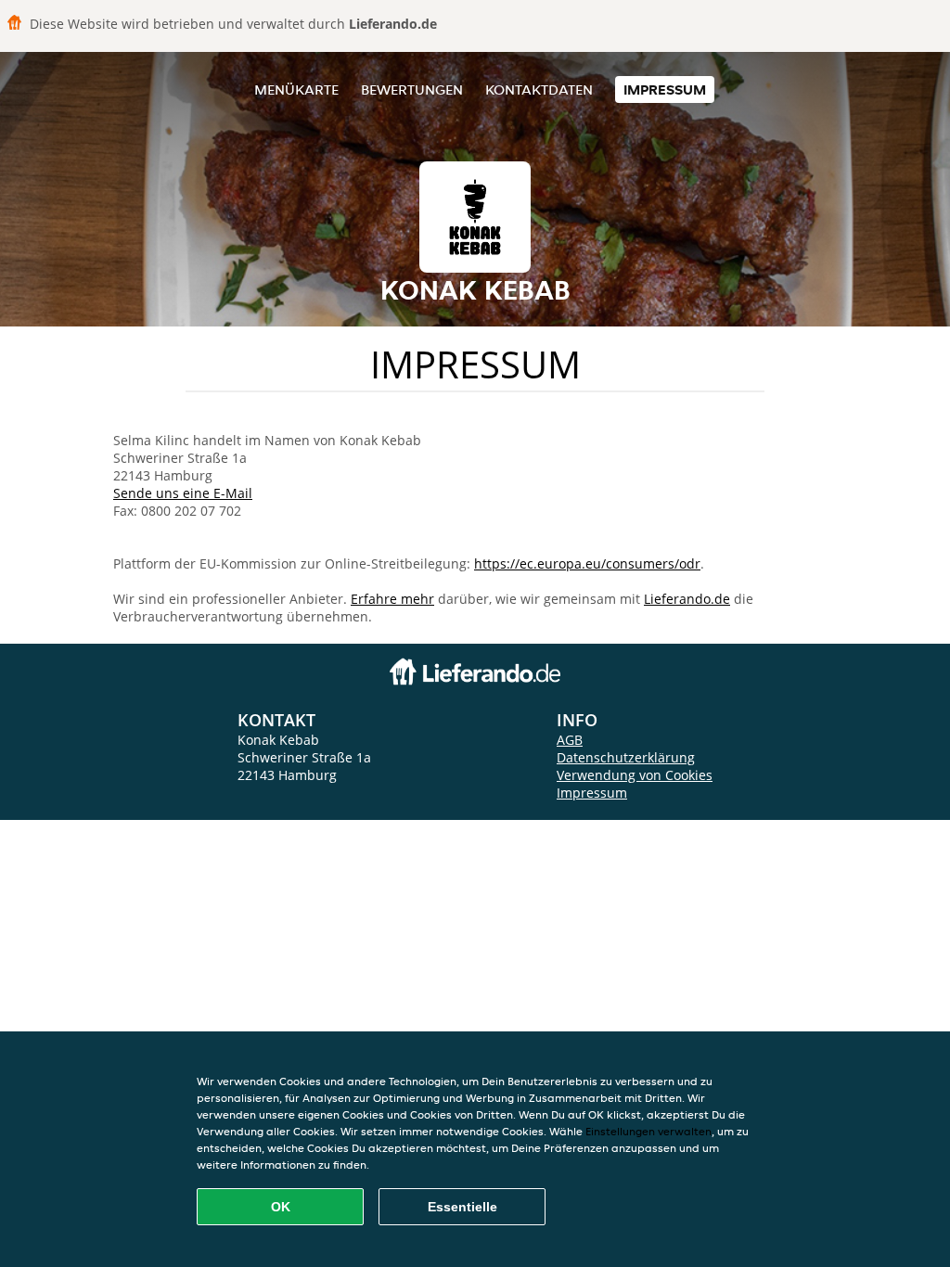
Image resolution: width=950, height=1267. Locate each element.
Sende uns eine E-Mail (182, 493)
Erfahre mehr (392, 599)
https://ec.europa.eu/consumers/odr (587, 563)
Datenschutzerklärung (626, 757)
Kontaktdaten (539, 89)
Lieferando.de (687, 599)
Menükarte (296, 89)
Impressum (664, 89)
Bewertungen (412, 89)
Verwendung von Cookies (634, 775)
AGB (570, 740)
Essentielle (462, 1206)
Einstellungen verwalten (648, 1131)
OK (280, 1206)
